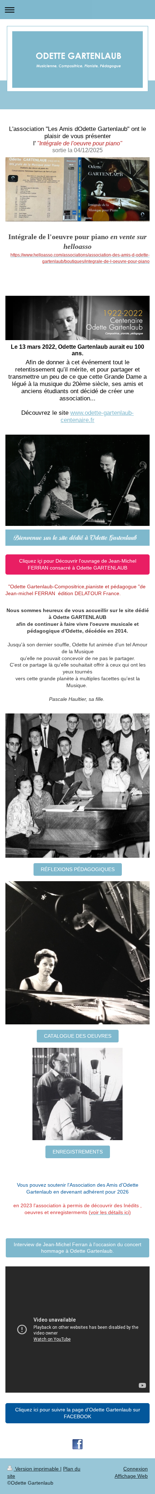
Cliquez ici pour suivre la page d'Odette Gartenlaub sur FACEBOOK (77, 1413)
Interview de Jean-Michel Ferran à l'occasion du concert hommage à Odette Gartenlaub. (77, 1248)
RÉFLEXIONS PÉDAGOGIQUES (78, 869)
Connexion (135, 1469)
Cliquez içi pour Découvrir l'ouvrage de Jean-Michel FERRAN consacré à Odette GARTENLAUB (77, 564)
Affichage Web (131, 1476)
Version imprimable (37, 1469)
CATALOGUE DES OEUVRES (77, 1036)
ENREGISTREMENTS (78, 1152)
